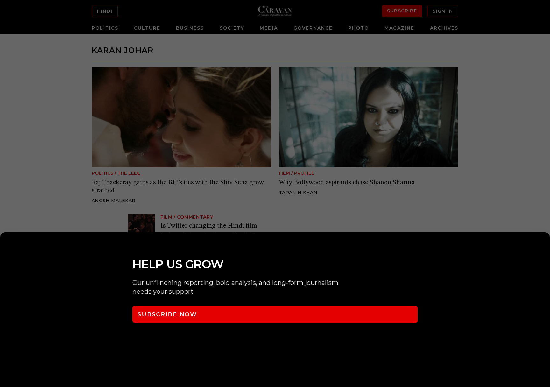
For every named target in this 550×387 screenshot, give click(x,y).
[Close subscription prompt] (543, 245)
